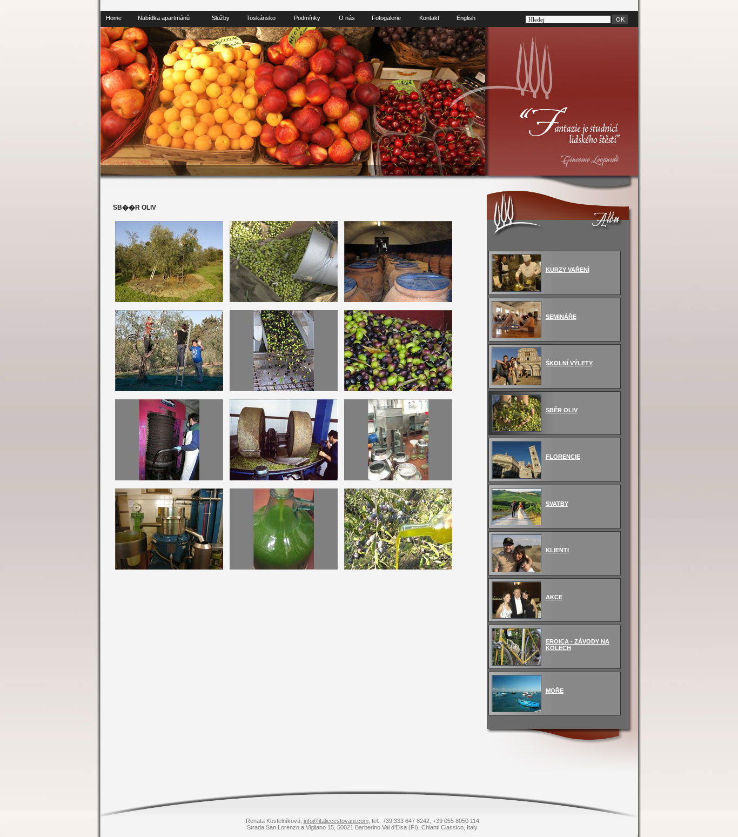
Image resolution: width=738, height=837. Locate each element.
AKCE (554, 597)
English (466, 18)
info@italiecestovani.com (336, 821)
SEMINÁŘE (561, 316)
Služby (221, 18)
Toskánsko (261, 18)
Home (114, 18)
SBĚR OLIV (562, 410)
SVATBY (557, 503)
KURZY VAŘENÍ (567, 269)
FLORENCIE (563, 456)
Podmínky (307, 18)
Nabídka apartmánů (164, 18)
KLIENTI (557, 550)
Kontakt (429, 18)
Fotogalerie (386, 18)
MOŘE (554, 690)
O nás (347, 18)
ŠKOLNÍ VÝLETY (569, 363)
